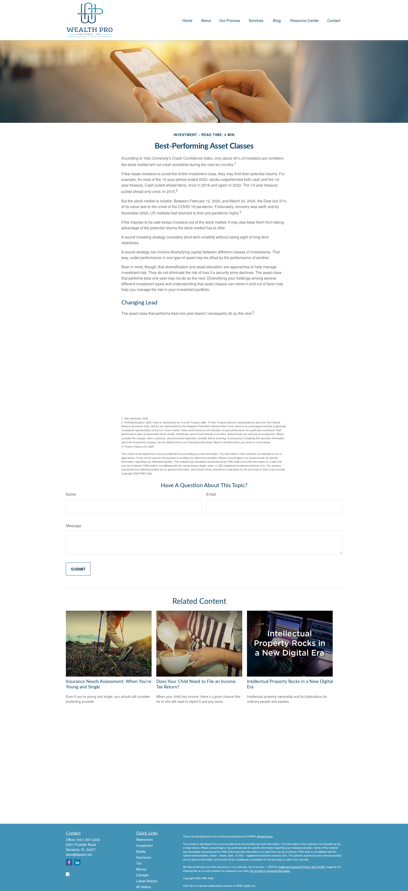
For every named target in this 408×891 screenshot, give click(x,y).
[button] (187, 20)
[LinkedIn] (77, 862)
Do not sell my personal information (270, 871)
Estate (141, 851)
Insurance (143, 857)
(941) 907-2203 (88, 839)
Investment (144, 845)
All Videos (143, 886)
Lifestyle (142, 875)
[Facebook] (69, 862)
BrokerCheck (265, 836)
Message (73, 525)
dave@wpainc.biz (79, 854)
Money (141, 869)
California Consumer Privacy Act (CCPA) (302, 867)
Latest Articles (146, 880)
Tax (139, 863)
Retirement (144, 839)
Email (211, 494)
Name (71, 494)
